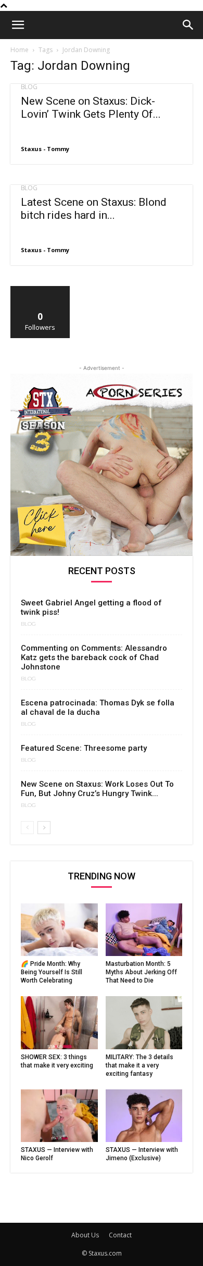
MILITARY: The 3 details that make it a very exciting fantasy (139, 1065)
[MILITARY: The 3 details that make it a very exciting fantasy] (144, 1022)
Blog (29, 87)
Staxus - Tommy (45, 149)
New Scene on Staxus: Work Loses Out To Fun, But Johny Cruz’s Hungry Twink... (97, 788)
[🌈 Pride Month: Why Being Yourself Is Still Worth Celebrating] (59, 929)
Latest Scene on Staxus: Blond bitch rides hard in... (94, 208)
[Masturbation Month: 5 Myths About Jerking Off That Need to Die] (144, 929)
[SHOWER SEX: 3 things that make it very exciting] (59, 1022)
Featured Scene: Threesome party (84, 748)
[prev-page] (27, 827)
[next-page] (43, 827)
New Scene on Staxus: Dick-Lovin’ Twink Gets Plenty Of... (91, 107)
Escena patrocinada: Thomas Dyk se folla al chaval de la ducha (97, 707)
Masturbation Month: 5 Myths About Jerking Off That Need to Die (141, 972)
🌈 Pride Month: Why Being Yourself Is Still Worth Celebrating (51, 972)
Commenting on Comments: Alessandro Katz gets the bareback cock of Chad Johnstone (94, 657)
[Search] (188, 25)
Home (19, 49)
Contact (120, 1235)
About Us (85, 1235)
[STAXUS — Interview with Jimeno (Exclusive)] (144, 1115)
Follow (40, 290)
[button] (17, 25)
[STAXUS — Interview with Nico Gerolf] (59, 1115)
